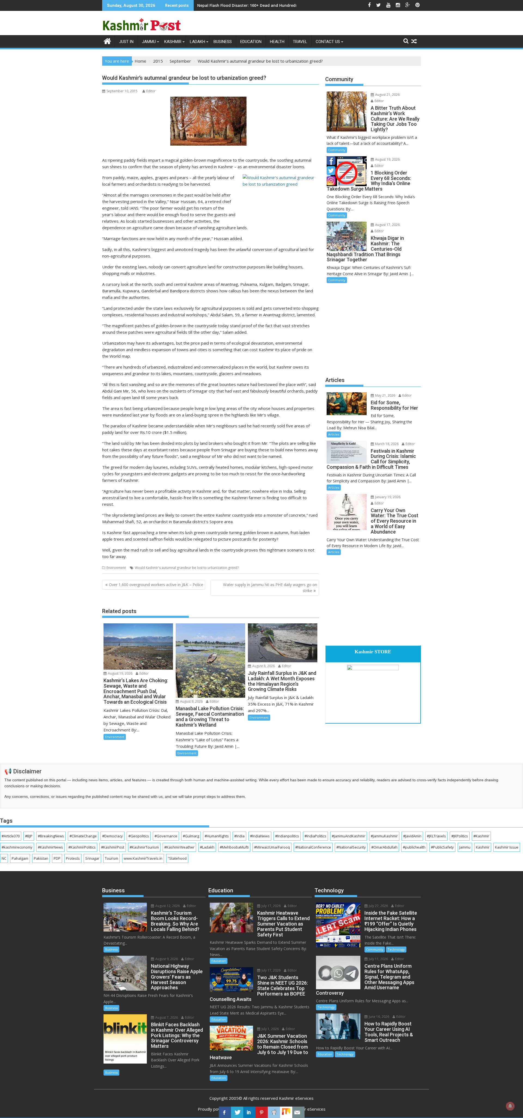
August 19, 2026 (119, 673)
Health (277, 41)
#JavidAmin (412, 836)
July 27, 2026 (378, 905)
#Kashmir (481, 836)
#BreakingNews (51, 836)
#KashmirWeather (179, 847)
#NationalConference (313, 847)
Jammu (149, 41)
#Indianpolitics (287, 836)
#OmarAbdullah (384, 847)
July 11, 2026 (378, 959)
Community (336, 150)
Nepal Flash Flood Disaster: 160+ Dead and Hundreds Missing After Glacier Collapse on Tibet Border (292, 5)
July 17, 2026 (271, 905)
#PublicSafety (442, 847)
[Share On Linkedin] (249, 1112)
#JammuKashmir (384, 836)
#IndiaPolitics (315, 836)
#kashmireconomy (17, 847)
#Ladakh (207, 847)
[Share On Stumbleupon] (286, 1112)
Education (251, 41)
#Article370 (11, 836)
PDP (57, 858)
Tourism (111, 858)
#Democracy (112, 836)
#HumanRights (217, 836)
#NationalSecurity (351, 847)
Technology (396, 949)
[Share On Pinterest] (262, 1112)
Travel (300, 41)
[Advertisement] (373, 329)
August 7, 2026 (166, 1017)
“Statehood (177, 858)
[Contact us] (298, 1112)
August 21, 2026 (387, 94)
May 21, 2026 (384, 395)
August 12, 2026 (167, 905)
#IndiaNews (260, 836)
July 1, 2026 (270, 1029)
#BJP (28, 836)
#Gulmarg (191, 836)
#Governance (165, 836)
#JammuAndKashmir (348, 836)
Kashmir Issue (506, 847)
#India (239, 836)
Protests (73, 858)
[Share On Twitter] (237, 1112)
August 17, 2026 (387, 224)
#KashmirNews (50, 847)
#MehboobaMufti (234, 847)
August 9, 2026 (191, 701)
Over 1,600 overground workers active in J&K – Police (156, 584)
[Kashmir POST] (107, 40)
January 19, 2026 (387, 497)
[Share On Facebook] (225, 1112)
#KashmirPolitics (82, 847)
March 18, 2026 (386, 444)
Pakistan (41, 858)
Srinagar (92, 858)
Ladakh (197, 41)
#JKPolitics (459, 836)
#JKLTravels (436, 836)
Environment (116, 567)
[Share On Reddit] (274, 1112)
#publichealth (414, 847)
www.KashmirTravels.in (143, 858)
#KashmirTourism (144, 847)
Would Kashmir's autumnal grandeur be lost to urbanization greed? (187, 567)
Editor (151, 91)
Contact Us (328, 41)
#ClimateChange (83, 836)
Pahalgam (20, 858)
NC (4, 858)
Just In (126, 41)
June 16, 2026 (378, 1016)
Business (223, 41)
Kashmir (172, 41)
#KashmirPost (112, 847)
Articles (333, 434)
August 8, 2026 (263, 666)
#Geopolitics (138, 836)
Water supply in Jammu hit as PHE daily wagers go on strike (270, 587)
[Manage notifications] (510, 1106)
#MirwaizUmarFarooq (272, 847)
